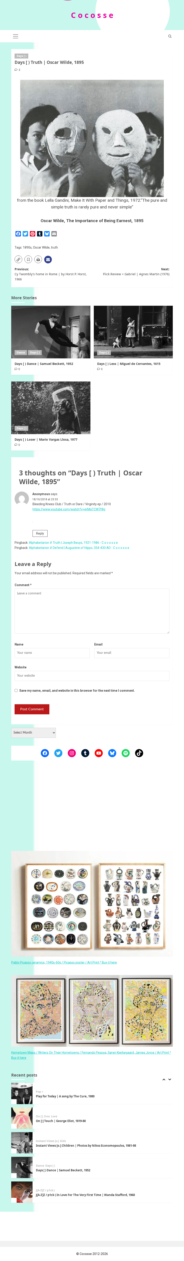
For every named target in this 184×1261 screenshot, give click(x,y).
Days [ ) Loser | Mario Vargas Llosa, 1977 (46, 439)
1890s (27, 247)
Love (54, 1092)
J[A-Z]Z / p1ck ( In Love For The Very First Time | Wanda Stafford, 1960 (85, 1170)
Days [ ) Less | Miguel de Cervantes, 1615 (128, 364)
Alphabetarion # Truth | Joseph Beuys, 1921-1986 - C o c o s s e (73, 542)
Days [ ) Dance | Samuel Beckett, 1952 (44, 364)
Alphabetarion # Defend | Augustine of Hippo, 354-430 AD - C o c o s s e (79, 548)
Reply (40, 533)
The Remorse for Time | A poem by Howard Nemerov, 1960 (78, 1195)
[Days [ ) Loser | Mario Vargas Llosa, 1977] (50, 407)
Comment (23, 585)
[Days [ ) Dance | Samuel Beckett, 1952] (50, 332)
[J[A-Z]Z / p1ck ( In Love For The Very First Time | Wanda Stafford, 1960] (22, 1167)
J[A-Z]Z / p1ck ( (45, 1166)
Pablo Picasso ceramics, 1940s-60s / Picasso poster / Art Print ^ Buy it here (64, 962)
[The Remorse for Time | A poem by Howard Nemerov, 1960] (22, 1192)
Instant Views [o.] (47, 1116)
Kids (63, 1116)
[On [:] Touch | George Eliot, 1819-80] (22, 1093)
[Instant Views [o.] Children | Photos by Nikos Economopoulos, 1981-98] (22, 1118)
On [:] (39, 1092)
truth (54, 247)
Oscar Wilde (41, 247)
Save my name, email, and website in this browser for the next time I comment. (77, 690)
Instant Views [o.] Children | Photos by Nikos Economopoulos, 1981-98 (86, 1121)
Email (98, 644)
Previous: (51, 274)
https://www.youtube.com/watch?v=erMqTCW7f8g (69, 509)
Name (19, 644)
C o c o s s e (92, 15)
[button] (15, 35)
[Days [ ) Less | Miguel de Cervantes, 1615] (133, 332)
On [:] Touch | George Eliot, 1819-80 (61, 1096)
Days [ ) (21, 56)
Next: (136, 271)
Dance (21, 352)
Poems (40, 1190)
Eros (47, 1092)
